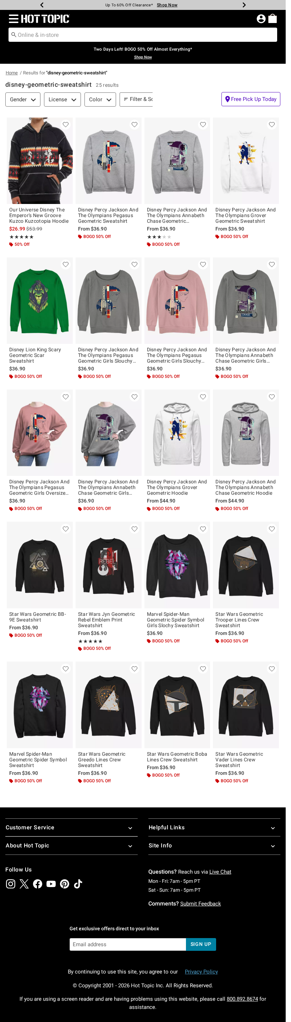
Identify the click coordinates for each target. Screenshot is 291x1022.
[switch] (250, 99)
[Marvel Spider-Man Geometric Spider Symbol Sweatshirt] (40, 705)
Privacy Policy (201, 972)
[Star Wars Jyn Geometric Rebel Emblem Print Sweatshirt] (109, 565)
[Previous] (42, 5)
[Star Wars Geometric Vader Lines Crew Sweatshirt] (246, 705)
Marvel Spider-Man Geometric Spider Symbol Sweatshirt (38, 759)
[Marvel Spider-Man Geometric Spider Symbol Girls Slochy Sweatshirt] (177, 565)
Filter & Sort (144, 99)
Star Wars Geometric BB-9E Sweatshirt (37, 617)
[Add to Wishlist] (66, 125)
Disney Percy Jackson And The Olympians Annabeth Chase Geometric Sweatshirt (177, 215)
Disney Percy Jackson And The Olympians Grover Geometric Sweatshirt (245, 215)
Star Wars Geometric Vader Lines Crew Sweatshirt (239, 759)
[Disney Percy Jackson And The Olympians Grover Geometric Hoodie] (177, 433)
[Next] (244, 5)
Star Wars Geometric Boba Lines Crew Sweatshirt (177, 756)
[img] (10, 884)
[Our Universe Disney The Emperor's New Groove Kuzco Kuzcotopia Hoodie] (40, 161)
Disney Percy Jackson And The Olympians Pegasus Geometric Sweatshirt (108, 215)
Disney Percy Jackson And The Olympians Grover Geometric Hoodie (177, 487)
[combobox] (143, 35)
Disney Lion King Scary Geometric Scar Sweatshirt (35, 355)
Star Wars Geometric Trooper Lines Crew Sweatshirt (239, 619)
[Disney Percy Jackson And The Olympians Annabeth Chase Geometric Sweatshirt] (177, 161)
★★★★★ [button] (21, 237)
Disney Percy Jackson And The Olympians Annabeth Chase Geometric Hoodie (245, 487)
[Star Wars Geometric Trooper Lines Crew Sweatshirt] (246, 565)
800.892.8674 (242, 999)
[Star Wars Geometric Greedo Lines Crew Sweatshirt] (109, 705)
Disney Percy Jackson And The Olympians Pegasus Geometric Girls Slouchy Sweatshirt (108, 355)
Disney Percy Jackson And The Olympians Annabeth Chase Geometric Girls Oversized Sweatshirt (108, 487)
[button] (12, 19)
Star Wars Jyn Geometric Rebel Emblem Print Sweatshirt (106, 619)
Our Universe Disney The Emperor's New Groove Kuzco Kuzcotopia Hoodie (38, 215)
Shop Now (167, 4)
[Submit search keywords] (14, 34)
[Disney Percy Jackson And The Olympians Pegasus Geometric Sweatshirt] (109, 161)
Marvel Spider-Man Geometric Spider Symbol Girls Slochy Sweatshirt (175, 619)
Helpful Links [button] (167, 827)
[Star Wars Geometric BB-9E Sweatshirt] (40, 565)
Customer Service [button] (30, 827)
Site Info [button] (160, 845)
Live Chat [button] (220, 872)
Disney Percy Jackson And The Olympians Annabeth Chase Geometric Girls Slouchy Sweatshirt (245, 355)
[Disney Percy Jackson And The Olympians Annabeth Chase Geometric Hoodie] (246, 433)
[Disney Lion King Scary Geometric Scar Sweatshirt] (40, 300)
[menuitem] (272, 18)
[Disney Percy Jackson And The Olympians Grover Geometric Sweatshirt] (246, 161)
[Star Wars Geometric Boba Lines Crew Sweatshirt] (177, 705)
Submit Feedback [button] (200, 904)
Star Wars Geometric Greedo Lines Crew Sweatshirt (102, 759)
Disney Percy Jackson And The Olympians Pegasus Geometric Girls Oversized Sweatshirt (39, 487)
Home (12, 72)
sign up (201, 944)
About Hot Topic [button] (27, 845)
